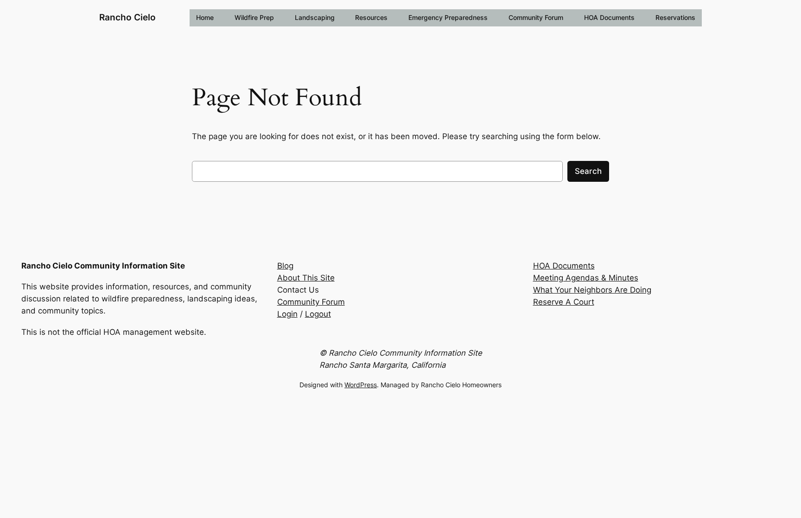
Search (588, 171)
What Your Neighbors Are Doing (592, 289)
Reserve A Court (563, 302)
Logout (318, 314)
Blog (285, 265)
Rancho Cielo (127, 17)
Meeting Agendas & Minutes (585, 277)
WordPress (360, 385)
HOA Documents (564, 265)
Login (287, 314)
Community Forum (311, 302)
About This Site (306, 277)
